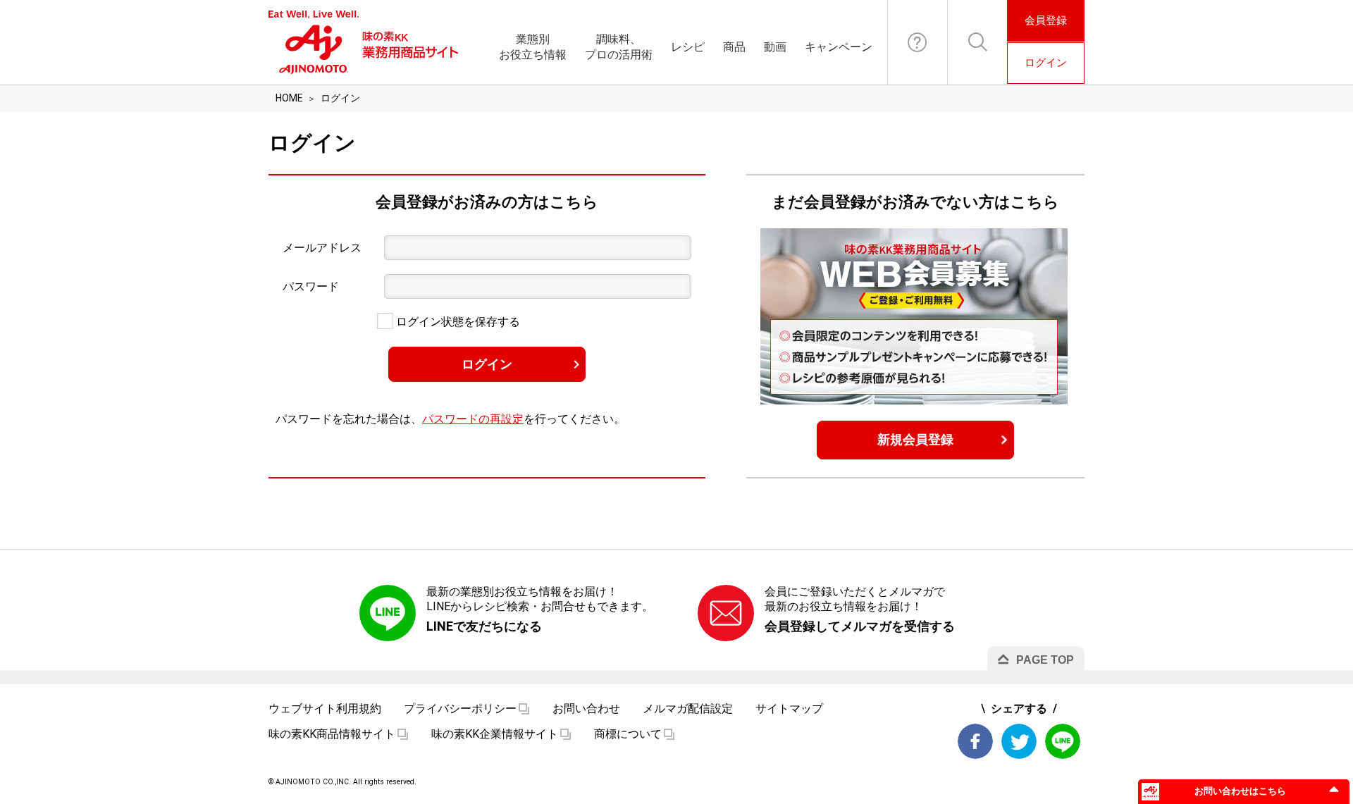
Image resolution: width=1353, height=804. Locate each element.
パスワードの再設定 (473, 419)
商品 (734, 47)
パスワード (311, 286)
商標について (628, 734)
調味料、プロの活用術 (619, 46)
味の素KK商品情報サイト (331, 734)
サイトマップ (789, 708)
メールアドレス (322, 247)
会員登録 (1046, 20)
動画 (775, 47)
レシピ (688, 47)
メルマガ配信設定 (688, 708)
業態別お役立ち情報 (533, 46)
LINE (1062, 741)
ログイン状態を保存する (456, 321)
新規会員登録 (915, 439)
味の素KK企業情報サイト (494, 734)
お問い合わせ (917, 42)
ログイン (1046, 62)
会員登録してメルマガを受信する (860, 626)
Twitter (1019, 741)
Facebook (975, 741)
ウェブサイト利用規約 (324, 708)
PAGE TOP (1045, 660)
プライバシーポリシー (460, 708)
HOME (289, 98)
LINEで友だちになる (484, 626)
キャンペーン (838, 47)
